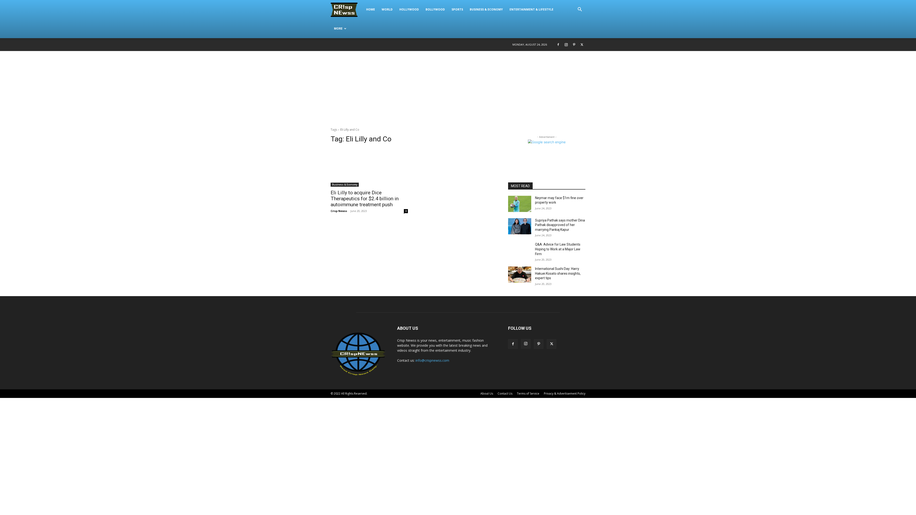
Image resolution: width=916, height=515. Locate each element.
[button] (579, 10)
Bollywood (435, 9)
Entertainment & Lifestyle (531, 9)
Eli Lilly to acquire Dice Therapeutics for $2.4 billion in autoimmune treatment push (365, 198)
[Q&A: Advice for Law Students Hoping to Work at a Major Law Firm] (519, 250)
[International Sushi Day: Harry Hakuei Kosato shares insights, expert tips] (519, 275)
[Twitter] (581, 44)
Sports (457, 9)
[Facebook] (558, 44)
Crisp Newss (339, 211)
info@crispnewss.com (432, 360)
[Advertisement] (458, 86)
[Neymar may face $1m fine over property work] (519, 204)
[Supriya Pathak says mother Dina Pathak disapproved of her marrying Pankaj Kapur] (519, 226)
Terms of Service (528, 393)
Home (370, 9)
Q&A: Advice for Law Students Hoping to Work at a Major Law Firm (557, 249)
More (338, 28)
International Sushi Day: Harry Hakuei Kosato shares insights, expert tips (558, 273)
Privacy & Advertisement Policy (564, 393)
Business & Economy (486, 9)
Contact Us (505, 393)
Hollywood (409, 9)
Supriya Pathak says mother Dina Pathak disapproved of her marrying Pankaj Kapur (560, 225)
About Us (486, 393)
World (387, 9)
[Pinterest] (574, 44)
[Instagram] (566, 44)
